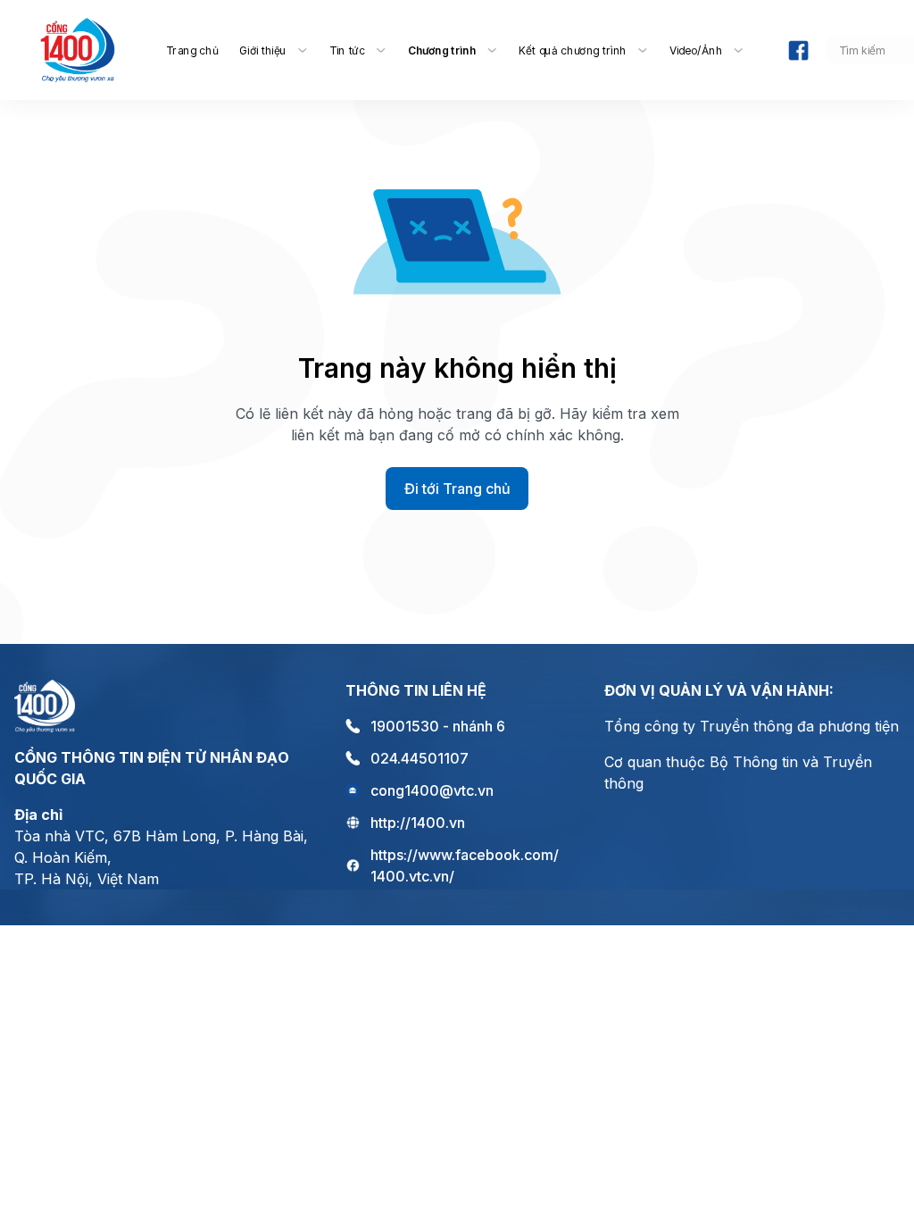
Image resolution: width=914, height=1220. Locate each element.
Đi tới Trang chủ (457, 488)
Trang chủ (192, 49)
